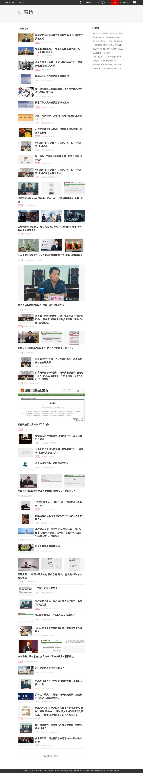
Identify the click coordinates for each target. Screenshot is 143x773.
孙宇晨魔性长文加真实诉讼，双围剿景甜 (107, 65)
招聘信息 (70, 771)
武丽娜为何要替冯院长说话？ (49, 667)
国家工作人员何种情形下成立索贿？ (53, 75)
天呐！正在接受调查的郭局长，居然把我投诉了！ (42, 304)
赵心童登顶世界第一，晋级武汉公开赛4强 (107, 41)
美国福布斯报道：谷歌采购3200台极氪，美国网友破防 (109, 37)
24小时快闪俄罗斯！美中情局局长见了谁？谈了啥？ (109, 68)
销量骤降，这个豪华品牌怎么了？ (105, 61)
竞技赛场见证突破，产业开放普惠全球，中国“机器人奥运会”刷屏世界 (109, 49)
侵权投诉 (116, 771)
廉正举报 (110, 771)
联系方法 (63, 771)
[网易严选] (96, 2)
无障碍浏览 (20, 2)
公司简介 (56, 771)
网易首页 (7, 2)
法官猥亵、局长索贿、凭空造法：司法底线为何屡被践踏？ (47, 656)
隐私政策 (83, 771)
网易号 (38, 42)
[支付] (103, 2)
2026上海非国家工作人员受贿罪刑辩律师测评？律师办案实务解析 (50, 255)
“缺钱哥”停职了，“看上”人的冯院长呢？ (55, 614)
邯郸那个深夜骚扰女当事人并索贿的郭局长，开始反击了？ (47, 491)
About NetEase (48, 771)
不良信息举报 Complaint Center (96, 771)
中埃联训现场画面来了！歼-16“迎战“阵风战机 (109, 45)
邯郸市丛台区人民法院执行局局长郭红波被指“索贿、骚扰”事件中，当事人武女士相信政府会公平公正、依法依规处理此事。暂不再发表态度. (59, 711)
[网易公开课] (88, 2)
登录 (115, 2)
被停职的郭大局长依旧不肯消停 (33, 424)
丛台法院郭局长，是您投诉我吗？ (52, 463)
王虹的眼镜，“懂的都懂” (101, 53)
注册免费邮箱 (124, 2)
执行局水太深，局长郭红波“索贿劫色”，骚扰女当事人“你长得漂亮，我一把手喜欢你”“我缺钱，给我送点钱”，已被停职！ (59, 532)
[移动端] (81, 2)
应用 (13, 2)
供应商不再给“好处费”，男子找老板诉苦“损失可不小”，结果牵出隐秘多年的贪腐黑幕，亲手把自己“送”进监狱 (59, 319)
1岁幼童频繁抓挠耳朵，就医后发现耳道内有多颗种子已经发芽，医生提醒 (109, 33)
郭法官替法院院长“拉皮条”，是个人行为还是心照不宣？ (46, 348)
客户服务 (76, 771)
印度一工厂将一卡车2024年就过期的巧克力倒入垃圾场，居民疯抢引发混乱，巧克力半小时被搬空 (109, 57)
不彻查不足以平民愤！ (46, 588)
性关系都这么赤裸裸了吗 (47, 546)
